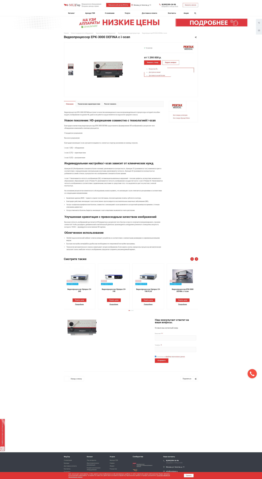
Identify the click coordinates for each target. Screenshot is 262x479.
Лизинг (112, 466)
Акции (186, 13)
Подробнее (79, 304)
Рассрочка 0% (153, 69)
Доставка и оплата (149, 13)
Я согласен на (171, 356)
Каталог (71, 13)
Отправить (162, 360)
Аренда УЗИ (90, 13)
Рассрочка (113, 469)
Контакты (172, 13)
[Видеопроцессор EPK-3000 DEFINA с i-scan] (108, 69)
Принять (189, 475)
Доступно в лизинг (155, 72)
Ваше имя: (158, 334)
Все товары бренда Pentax (181, 118)
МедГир (67, 457)
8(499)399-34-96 (169, 4)
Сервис (112, 463)
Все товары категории (180, 115)
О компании (110, 13)
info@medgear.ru (172, 471)
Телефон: (158, 345)
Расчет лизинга (110, 104)
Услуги (127, 13)
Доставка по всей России (157, 75)
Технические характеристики (89, 104)
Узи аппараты (91, 460)
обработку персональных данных (175, 356)
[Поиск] (195, 13)
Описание (69, 104)
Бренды (66, 463)
